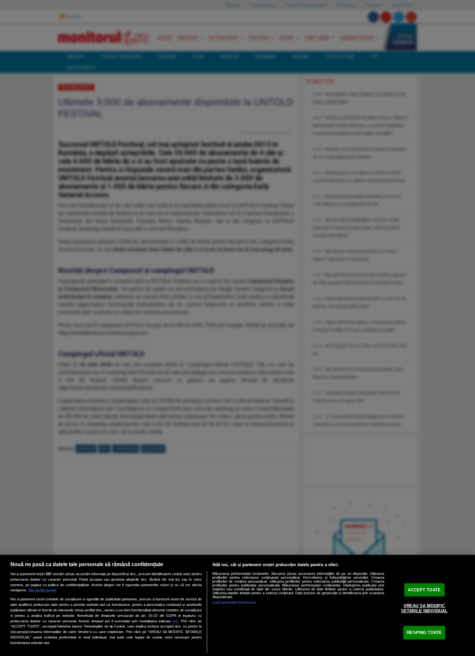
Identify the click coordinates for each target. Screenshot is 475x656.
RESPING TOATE (424, 632)
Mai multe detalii (42, 590)
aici (175, 621)
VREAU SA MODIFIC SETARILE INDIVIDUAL (424, 608)
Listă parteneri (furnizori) (234, 602)
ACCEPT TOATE (424, 589)
